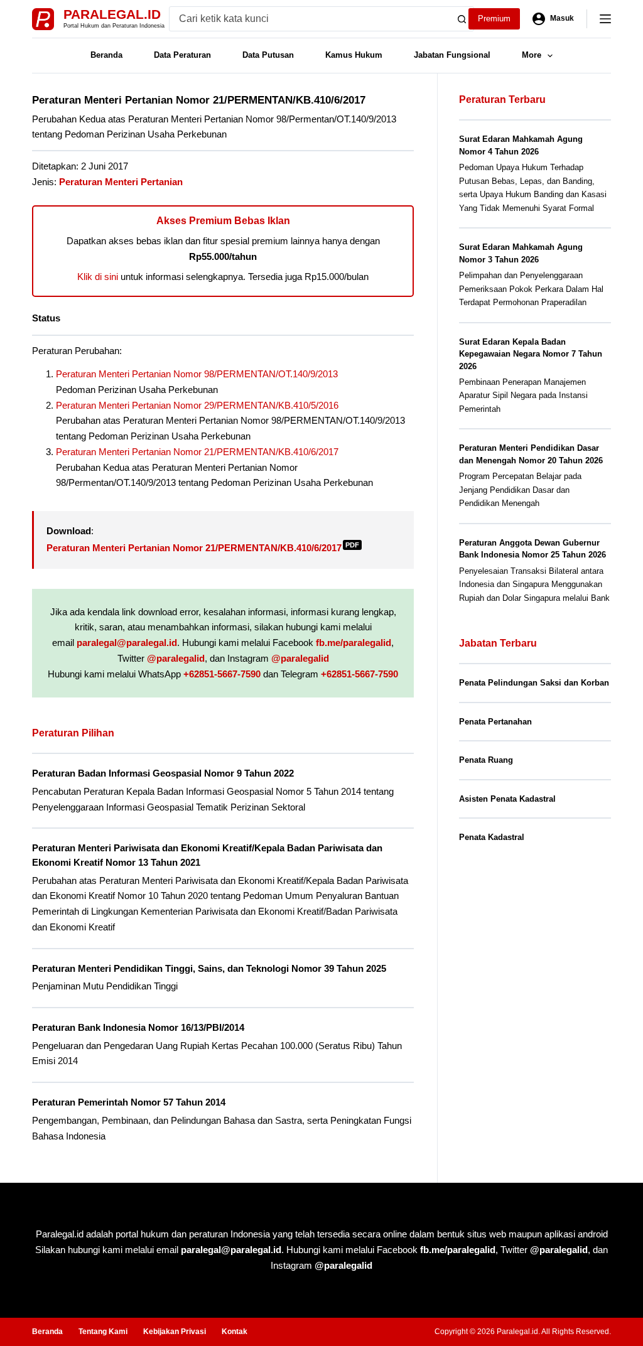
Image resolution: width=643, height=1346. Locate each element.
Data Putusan (268, 55)
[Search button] (461, 19)
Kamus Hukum (353, 55)
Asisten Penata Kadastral (507, 799)
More (531, 55)
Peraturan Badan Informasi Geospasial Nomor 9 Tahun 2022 (163, 773)
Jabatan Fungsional (452, 55)
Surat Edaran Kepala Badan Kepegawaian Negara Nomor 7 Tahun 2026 (530, 354)
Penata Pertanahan (495, 721)
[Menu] (605, 18)
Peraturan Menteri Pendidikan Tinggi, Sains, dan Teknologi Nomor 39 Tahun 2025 (209, 968)
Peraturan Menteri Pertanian (121, 181)
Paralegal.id (112, 14)
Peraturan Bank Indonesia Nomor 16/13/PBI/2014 (138, 1027)
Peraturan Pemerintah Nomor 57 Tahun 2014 (128, 1102)
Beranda (106, 55)
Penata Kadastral (491, 837)
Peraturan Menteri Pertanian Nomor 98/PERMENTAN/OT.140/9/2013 (197, 374)
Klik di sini (97, 276)
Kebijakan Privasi (174, 1331)
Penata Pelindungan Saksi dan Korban (534, 682)
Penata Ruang (486, 760)
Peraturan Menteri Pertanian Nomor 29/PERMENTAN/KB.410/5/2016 (197, 405)
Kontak (234, 1331)
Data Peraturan (182, 55)
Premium (494, 18)
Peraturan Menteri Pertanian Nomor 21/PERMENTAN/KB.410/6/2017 (197, 451)
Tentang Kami (102, 1331)
